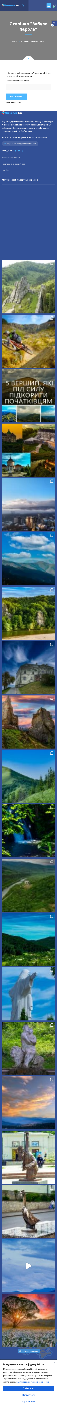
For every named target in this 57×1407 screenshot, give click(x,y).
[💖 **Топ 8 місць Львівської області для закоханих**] (28, 286)
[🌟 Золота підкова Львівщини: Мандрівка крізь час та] (28, 450)
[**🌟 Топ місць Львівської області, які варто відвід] (28, 504)
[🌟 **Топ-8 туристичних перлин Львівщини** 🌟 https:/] (28, 722)
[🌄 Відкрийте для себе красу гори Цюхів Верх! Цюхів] (28, 1102)
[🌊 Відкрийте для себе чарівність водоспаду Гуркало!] (28, 830)
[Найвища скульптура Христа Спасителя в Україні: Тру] (28, 993)
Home (14, 41)
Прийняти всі (28, 1388)
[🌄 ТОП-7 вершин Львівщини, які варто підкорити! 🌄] (28, 558)
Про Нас (5, 170)
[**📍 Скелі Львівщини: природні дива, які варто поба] (28, 613)
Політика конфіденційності (13, 164)
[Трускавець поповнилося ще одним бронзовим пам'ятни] (28, 1157)
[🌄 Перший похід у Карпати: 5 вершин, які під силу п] (28, 395)
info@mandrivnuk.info (26, 144)
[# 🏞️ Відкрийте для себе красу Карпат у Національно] (28, 776)
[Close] (54, 1362)
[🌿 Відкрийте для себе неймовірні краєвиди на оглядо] (28, 939)
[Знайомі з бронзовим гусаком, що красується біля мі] (28, 1211)
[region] (28, 1383)
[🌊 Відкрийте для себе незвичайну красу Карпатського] (28, 885)
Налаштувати (28, 1395)
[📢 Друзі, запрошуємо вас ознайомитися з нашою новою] (28, 1048)
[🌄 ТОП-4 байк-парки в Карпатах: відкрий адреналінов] (28, 341)
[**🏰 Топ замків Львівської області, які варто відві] (28, 667)
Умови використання (11, 158)
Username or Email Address (17, 81)
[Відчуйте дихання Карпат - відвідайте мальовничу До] (28, 1320)
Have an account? (13, 102)
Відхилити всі (28, 1402)
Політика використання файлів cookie (32, 1382)
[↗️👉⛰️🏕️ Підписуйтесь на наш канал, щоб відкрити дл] (28, 1265)
